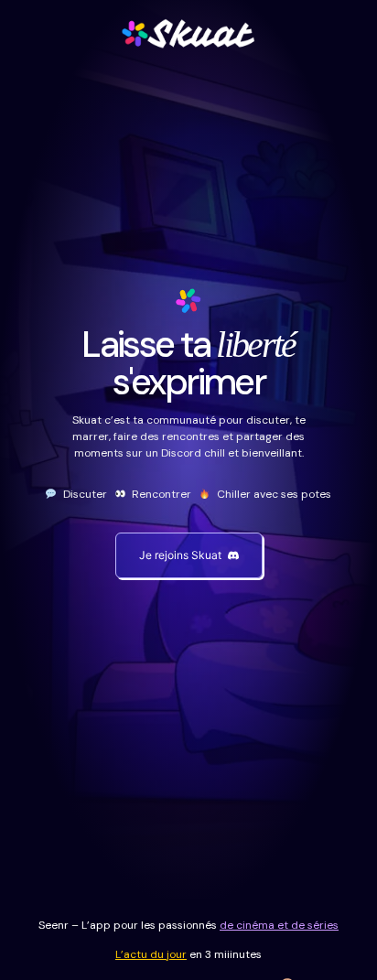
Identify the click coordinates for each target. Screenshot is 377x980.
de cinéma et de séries (279, 925)
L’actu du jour (151, 954)
